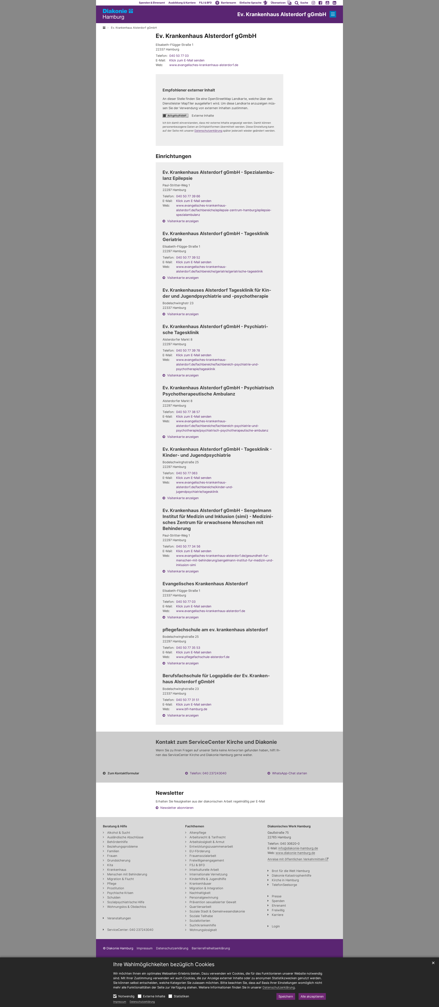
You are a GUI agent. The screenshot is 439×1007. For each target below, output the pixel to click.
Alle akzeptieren (312, 996)
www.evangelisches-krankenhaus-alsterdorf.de (203, 65)
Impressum (119, 1001)
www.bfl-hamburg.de (191, 709)
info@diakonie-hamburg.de (298, 848)
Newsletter (170, 793)
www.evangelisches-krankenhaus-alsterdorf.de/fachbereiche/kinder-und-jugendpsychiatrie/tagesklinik (204, 487)
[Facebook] (320, 2)
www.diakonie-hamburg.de (295, 853)
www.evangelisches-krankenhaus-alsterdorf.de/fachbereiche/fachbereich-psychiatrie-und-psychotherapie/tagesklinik (217, 364)
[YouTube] (327, 2)
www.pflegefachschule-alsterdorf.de (202, 657)
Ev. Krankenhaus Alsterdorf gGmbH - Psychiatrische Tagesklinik (215, 329)
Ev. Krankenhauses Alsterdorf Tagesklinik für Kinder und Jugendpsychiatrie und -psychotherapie (217, 293)
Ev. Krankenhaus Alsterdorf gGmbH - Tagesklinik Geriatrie (216, 236)
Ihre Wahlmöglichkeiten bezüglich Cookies (164, 964)
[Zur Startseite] (118, 14)
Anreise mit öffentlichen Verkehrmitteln (296, 859)
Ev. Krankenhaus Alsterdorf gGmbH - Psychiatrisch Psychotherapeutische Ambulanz (218, 390)
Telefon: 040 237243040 (208, 773)
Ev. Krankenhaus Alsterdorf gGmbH (134, 27)
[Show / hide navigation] (333, 14)
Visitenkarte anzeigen (183, 221)
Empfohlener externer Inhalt (189, 90)
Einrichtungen (173, 156)
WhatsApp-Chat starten (289, 773)
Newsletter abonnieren (177, 808)
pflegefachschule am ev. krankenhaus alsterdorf (215, 629)
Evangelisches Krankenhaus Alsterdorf (205, 583)
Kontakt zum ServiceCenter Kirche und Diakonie (216, 742)
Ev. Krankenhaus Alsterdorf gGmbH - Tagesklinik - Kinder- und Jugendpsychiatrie (217, 452)
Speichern (285, 996)
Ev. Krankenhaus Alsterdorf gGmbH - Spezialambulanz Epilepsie (218, 175)
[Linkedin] (334, 2)
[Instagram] (313, 2)
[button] (253, 2)
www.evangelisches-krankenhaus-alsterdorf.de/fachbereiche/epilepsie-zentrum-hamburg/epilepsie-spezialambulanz (223, 210)
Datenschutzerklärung (142, 1001)
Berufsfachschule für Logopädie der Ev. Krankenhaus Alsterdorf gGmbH (216, 678)
